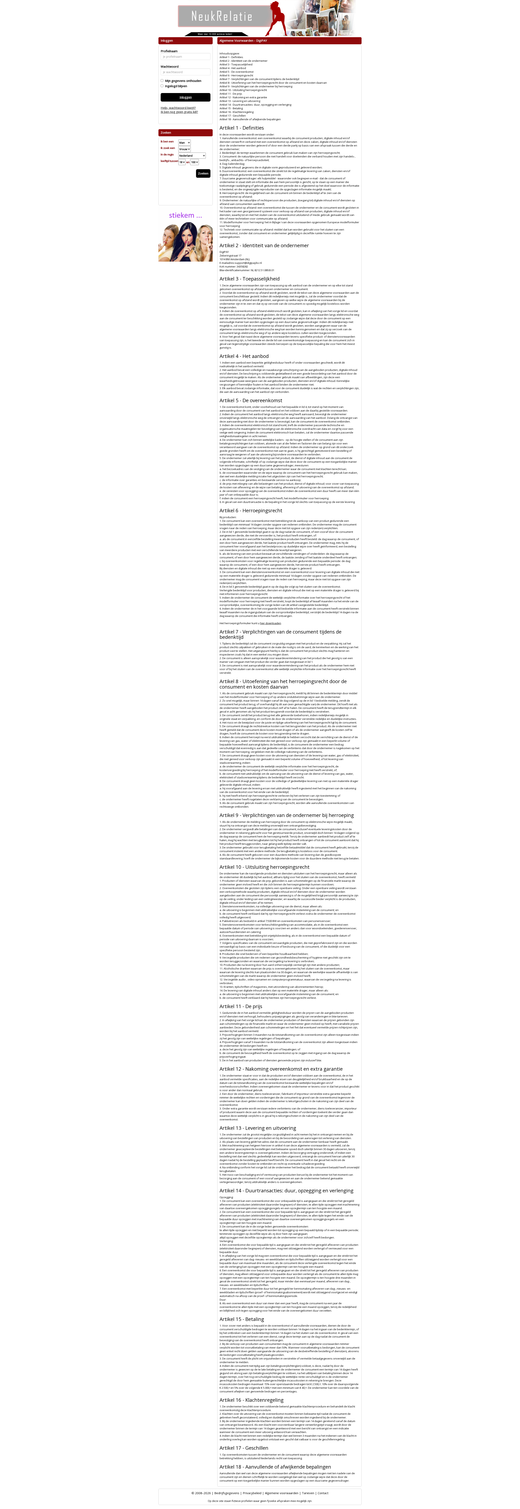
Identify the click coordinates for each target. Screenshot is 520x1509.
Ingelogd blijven (175, 86)
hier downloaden (270, 623)
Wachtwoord (168, 66)
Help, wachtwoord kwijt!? (178, 108)
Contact (323, 1493)
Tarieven (308, 1493)
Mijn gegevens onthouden (182, 81)
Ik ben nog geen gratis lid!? (179, 112)
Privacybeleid (252, 1493)
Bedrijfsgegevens (226, 1493)
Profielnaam (168, 51)
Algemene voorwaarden (281, 1493)
